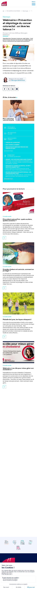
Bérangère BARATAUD (18, 80)
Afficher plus (8, 151)
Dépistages (25, 11)
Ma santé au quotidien (13, 11)
